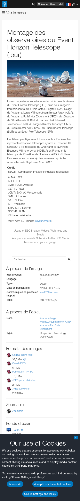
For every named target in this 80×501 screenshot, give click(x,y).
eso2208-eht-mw (49, 292)
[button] (24, 359)
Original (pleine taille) (22, 354)
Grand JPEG (19, 363)
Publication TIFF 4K (22, 371)
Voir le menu (15, 13)
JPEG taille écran (21, 388)
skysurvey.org (43, 220)
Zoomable (17, 410)
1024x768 (18, 429)
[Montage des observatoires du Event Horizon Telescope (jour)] (40, 78)
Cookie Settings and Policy (40, 493)
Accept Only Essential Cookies (52, 484)
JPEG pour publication (24, 380)
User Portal (56, 4)
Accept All (15, 484)
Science (43, 4)
